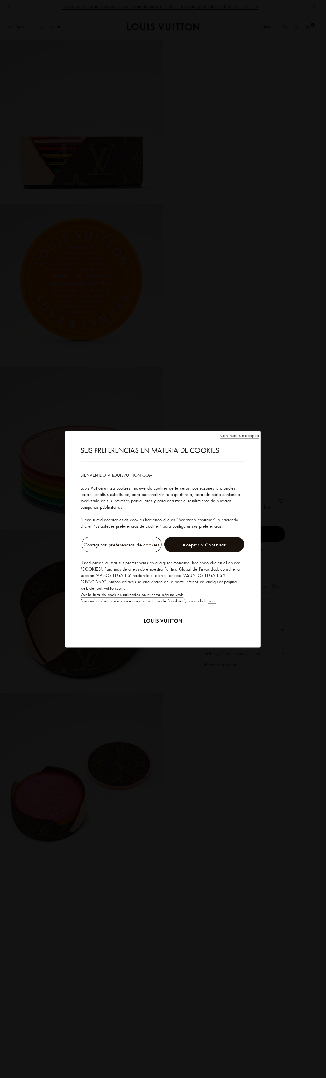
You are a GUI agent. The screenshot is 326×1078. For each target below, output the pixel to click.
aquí (212, 600)
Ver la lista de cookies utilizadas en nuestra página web (132, 594)
